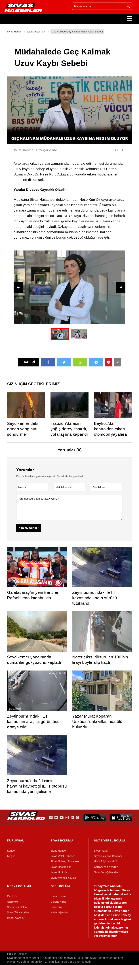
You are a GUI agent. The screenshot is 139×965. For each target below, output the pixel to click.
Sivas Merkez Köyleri (63, 878)
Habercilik (56, 907)
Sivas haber (120, 911)
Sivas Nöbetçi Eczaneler (65, 861)
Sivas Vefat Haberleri (62, 856)
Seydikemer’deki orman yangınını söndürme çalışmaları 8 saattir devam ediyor (25, 434)
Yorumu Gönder (28, 528)
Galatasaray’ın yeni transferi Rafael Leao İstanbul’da (33, 595)
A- (123, 150)
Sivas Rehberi (58, 850)
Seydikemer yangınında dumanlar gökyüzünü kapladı (34, 659)
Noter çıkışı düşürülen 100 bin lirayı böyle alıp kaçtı (100, 659)
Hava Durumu (58, 896)
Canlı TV (12, 896)
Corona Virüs (58, 902)
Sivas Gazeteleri (17, 907)
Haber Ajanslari (16, 918)
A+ (116, 150)
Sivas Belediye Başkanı (108, 856)
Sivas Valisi (101, 850)
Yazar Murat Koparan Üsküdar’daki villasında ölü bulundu (97, 721)
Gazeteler (13, 902)
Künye (11, 850)
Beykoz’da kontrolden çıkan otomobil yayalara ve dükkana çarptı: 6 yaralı (113, 434)
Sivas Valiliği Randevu (107, 872)
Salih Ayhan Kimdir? (106, 867)
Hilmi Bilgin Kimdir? (105, 861)
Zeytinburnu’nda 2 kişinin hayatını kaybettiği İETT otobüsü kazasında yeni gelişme (37, 786)
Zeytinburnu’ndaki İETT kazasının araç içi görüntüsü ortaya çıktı (33, 721)
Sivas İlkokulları (59, 872)
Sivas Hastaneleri (60, 867)
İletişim (11, 856)
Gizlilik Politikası (17, 954)
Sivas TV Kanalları (18, 912)
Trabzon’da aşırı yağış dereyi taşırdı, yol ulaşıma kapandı (69, 429)
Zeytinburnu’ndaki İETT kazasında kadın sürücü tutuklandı (94, 598)
